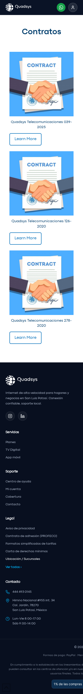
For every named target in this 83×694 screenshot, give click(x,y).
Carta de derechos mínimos (27, 551)
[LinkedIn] (22, 416)
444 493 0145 (22, 592)
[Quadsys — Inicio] (18, 7)
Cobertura (13, 497)
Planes (11, 442)
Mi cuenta (13, 489)
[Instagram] (10, 416)
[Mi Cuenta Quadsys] (72, 7)
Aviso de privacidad (20, 528)
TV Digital (13, 450)
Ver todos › (14, 567)
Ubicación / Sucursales (23, 559)
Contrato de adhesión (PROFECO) (31, 536)
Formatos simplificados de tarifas (31, 544)
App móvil (13, 457)
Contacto (13, 504)
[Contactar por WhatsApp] (61, 7)
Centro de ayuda (18, 481)
